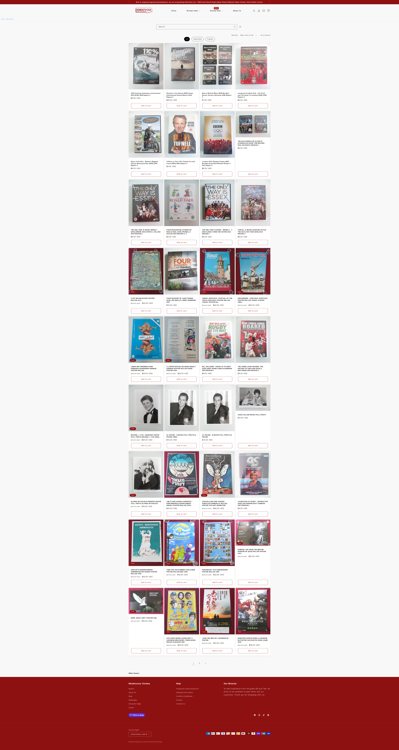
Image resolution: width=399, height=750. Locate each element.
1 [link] (193, 663)
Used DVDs (197, 39)
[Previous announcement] (129, 2)
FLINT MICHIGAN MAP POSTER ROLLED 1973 (143, 299)
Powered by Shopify (155, 742)
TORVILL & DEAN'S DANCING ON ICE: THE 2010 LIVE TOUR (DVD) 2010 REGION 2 (252, 232)
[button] (254, 10)
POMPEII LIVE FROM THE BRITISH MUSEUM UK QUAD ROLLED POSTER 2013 (252, 551)
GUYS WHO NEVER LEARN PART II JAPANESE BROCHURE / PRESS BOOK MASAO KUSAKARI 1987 (181, 640)
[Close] (240, 26)
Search (131, 689)
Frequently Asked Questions (187, 689)
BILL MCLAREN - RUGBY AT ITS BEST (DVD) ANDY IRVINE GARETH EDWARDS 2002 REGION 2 (217, 368)
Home (2, 19)
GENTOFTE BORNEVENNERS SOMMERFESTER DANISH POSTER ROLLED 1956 (144, 572)
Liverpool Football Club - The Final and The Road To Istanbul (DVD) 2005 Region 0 (252, 95)
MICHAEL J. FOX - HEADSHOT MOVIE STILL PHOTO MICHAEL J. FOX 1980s (145, 436)
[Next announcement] (269, 2)
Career (131, 708)
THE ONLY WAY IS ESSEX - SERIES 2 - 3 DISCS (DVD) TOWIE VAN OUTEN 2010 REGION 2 (217, 232)
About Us (132, 692)
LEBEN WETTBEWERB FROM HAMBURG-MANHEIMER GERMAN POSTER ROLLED (143, 368)
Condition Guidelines (184, 696)
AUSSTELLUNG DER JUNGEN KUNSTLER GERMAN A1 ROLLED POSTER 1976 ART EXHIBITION (214, 503)
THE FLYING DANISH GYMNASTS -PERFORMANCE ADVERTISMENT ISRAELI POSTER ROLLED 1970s (179, 503)
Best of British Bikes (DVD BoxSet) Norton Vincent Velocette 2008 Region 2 (217, 95)
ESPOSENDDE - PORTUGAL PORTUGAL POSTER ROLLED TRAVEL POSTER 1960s (253, 300)
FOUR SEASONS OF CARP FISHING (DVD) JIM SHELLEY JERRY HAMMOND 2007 (181, 300)
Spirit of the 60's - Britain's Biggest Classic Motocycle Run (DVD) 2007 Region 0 (144, 163)
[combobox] (196, 26)
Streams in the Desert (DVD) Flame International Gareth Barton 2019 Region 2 (179, 95)
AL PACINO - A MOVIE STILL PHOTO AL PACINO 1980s (181, 436)
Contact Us (180, 704)
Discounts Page (135, 704)
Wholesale (133, 700)
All (187, 39)
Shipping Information (184, 692)
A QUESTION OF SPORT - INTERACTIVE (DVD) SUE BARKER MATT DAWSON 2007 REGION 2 (253, 503)
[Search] (234, 26)
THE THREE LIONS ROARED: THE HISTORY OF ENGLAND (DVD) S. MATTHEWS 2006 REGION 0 (250, 368)
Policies (179, 700)
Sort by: (235, 35)
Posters (210, 39)
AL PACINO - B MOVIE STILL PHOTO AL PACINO (217, 436)
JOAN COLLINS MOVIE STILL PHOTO (252, 415)
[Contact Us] (263, 10)
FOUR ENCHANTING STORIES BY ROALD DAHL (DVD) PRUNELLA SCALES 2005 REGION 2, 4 (179, 232)
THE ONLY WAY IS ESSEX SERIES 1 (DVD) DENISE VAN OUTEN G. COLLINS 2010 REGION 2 (146, 232)
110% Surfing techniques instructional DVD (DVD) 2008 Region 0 (145, 94)
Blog (130, 696)
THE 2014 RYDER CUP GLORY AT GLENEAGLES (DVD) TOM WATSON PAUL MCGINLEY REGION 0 (251, 143)
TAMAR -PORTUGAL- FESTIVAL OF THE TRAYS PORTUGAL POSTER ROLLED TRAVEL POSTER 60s (217, 300)
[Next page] (205, 663)
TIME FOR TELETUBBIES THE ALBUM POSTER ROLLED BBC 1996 (180, 571)
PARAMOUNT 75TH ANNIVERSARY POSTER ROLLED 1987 (215, 571)
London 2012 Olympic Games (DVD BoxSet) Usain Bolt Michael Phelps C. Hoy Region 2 (216, 163)
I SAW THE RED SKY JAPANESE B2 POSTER (215, 639)
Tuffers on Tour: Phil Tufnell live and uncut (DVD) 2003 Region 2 (180, 162)
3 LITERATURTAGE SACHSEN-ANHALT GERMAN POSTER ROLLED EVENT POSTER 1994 (181, 368)
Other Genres (9, 19)
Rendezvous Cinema (141, 742)
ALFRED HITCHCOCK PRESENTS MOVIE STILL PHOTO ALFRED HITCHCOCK (146, 502)
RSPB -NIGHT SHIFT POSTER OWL (144, 618)
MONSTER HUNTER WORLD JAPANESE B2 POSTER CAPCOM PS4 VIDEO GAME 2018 (253, 640)
